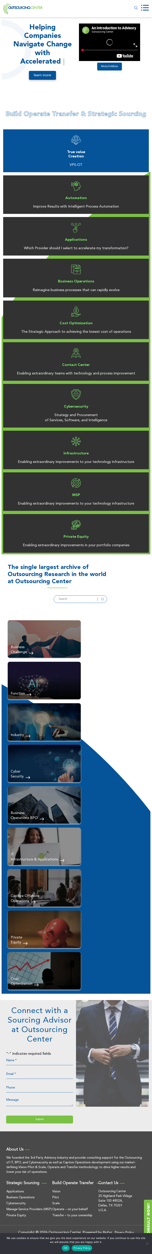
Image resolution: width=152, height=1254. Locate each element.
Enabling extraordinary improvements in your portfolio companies (76, 548)
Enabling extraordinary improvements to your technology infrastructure (76, 465)
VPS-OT (76, 168)
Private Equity (76, 539)
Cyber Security (17, 777)
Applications (76, 242)
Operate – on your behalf (70, 1212)
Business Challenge (19, 652)
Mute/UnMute (109, 66)
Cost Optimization (76, 326)
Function (18, 696)
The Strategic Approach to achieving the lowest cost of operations (76, 335)
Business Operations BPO (24, 818)
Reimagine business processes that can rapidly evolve (76, 293)
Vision (56, 1194)
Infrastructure (76, 456)
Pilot (55, 1200)
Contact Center (76, 368)
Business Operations (76, 284)
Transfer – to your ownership (72, 1218)
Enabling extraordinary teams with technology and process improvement (76, 376)
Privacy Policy (82, 1248)
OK (66, 1248)
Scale (56, 1206)
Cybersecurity (76, 409)
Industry (17, 738)
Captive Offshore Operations (25, 901)
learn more (42, 84)
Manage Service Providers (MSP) (29, 1212)
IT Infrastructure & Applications (34, 860)
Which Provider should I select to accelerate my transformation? (76, 251)
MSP (76, 498)
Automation (76, 201)
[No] (147, 1244)
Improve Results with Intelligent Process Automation (76, 209)
